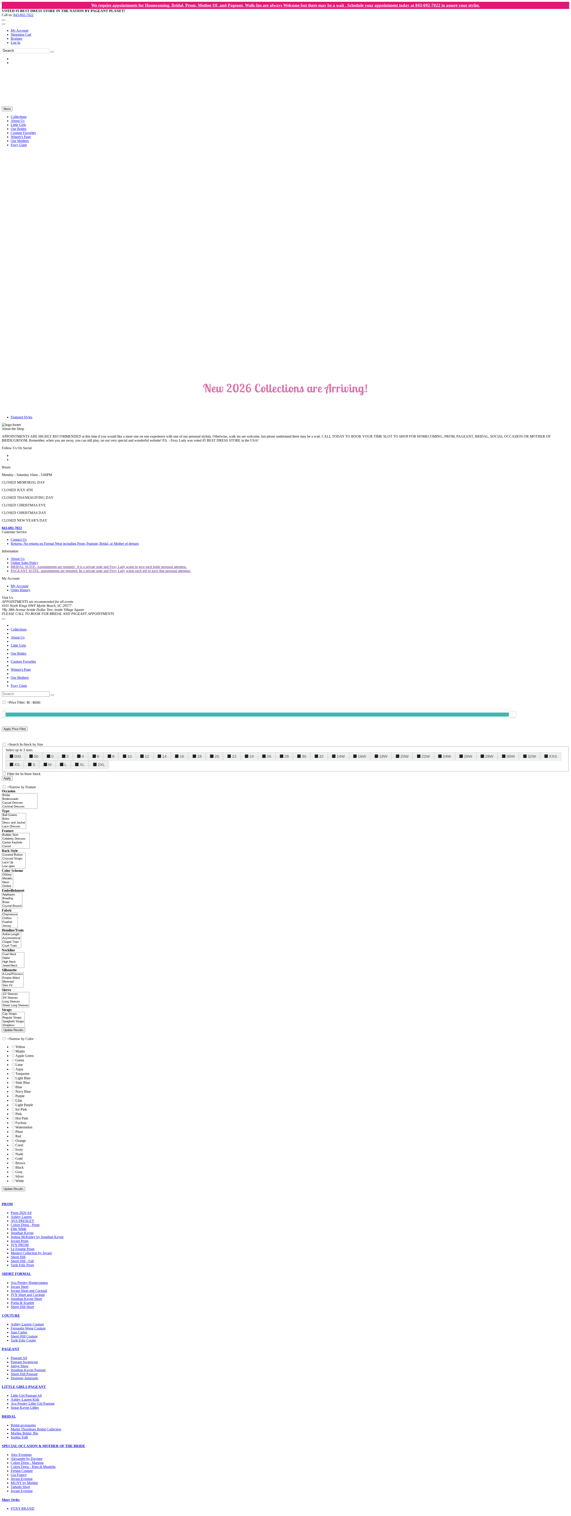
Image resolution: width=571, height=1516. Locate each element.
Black (19, 1167)
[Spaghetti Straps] (13, 1021)
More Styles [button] (11, 1500)
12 (147, 756)
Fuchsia (20, 1123)
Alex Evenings (21, 1455)
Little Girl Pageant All (26, 1395)
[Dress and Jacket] (14, 823)
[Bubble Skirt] (15, 835)
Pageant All (19, 1358)
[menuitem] (290, 31)
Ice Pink (21, 1109)
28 (286, 756)
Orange (20, 1141)
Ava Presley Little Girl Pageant (32, 1403)
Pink (18, 1114)
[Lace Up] (13, 862)
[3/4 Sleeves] (15, 998)
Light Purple (24, 1105)
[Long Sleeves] (15, 1002)
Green (19, 1060)
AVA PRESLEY (22, 1221)
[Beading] (12, 898)
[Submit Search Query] (52, 695)
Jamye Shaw (20, 1366)
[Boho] (14, 819)
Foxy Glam (19, 686)
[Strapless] (13, 1025)
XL (82, 764)
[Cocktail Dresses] (19, 807)
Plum (19, 1132)
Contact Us (19, 539)
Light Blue (23, 1078)
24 (251, 756)
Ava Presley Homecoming (29, 1283)
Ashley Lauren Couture (27, 1324)
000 (17, 756)
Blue (18, 1087)
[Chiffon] (10, 918)
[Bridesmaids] (19, 799)
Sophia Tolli (19, 1437)
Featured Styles (21, 417)
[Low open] (13, 866)
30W (511, 756)
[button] (19, 117)
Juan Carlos (19, 1332)
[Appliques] (12, 895)
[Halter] (13, 958)
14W (341, 756)
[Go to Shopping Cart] (3, 20)
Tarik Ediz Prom (22, 1265)
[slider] (512, 714)
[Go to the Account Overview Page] (3, 24)
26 (269, 756)
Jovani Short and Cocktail (29, 1291)
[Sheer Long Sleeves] (15, 1005)
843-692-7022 (23, 15)
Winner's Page (21, 669)
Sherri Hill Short (22, 1307)
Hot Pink (21, 1118)
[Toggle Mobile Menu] (3, 619)
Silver (19, 1176)
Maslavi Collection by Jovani (31, 1253)
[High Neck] (13, 962)
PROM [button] (7, 1204)
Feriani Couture (22, 1471)
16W (362, 756)
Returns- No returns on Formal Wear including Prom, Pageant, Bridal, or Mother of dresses (75, 543)
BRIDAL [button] (9, 1416)
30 (304, 756)
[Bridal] (19, 795)
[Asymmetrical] (11, 938)
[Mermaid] (12, 982)
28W (489, 756)
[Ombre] (7, 886)
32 (321, 756)
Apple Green (24, 1056)
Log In (15, 42)
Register (16, 38)
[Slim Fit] (12, 986)
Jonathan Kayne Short (26, 1299)
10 (129, 756)
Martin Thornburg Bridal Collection (36, 1429)
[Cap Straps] (13, 1014)
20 (217, 756)
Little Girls (18, 645)
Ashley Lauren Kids (25, 1399)
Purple (20, 1096)
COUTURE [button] (11, 1315)
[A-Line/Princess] (12, 974)
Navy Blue (23, 1091)
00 (36, 756)
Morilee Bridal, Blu (24, 1433)
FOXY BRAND (22, 1508)
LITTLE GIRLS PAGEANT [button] (24, 1387)
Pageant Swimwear (24, 1362)
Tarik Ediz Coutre (23, 1340)
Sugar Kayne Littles (25, 1407)
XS (17, 764)
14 (164, 756)
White (19, 1181)
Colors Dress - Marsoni (27, 1463)
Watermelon (23, 1127)
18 (199, 756)
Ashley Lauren (21, 1217)
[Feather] (10, 922)
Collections (19, 629)
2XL (101, 764)
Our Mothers (20, 677)
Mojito (20, 1051)
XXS (553, 756)
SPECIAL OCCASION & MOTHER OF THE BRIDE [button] (43, 1446)
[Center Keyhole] (15, 843)
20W (404, 756)
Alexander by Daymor (26, 1459)
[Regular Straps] (13, 1018)
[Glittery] (7, 875)
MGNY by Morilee (24, 1483)
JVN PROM (20, 1245)
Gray (19, 1172)
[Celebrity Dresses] (15, 839)
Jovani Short (19, 1287)
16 (182, 756)
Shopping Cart (21, 34)
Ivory (19, 1149)
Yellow (20, 1047)
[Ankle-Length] (11, 934)
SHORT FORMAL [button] (16, 1274)
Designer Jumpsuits (24, 1378)
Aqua (19, 1069)
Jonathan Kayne (22, 1233)
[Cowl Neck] (13, 954)
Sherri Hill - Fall (22, 1261)
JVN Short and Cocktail (28, 1295)
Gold (19, 1158)
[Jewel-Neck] (13, 966)
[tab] (285, 1204)
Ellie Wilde (18, 1229)
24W (447, 756)
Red (18, 1136)
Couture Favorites (23, 661)
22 (234, 756)
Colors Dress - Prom (25, 1225)
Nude (19, 1154)
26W (468, 756)
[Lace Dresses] (14, 826)
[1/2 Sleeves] (15, 994)
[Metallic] (7, 879)
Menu (7, 109)
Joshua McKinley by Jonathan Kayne (37, 1237)
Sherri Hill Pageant (24, 1374)
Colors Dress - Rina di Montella (33, 1467)
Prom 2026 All (21, 1213)
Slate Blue (22, 1082)
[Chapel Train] (11, 942)
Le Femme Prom (22, 1249)
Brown (20, 1163)
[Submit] (52, 51)
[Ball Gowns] (14, 815)
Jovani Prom (19, 1241)
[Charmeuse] (10, 914)
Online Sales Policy (24, 563)
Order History (20, 590)
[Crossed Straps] (13, 859)
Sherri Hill (18, 1257)
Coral (19, 1145)
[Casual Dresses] (19, 803)
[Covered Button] (13, 855)
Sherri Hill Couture (24, 1336)
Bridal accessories (23, 1425)
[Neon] (7, 882)
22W (426, 756)
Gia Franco (19, 1475)
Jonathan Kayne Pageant (28, 1370)
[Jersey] (10, 926)
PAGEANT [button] (10, 1349)
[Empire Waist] (12, 978)
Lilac (19, 1100)
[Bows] (12, 902)
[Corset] (15, 846)
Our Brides (18, 653)
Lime (19, 1065)
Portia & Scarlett (22, 1303)
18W (383, 756)
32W (532, 756)
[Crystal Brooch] (12, 906)
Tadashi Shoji (20, 1487)
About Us (18, 559)
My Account (19, 30)
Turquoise (22, 1074)
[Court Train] (11, 946)
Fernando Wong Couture (28, 1328)
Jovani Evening (22, 1479)
